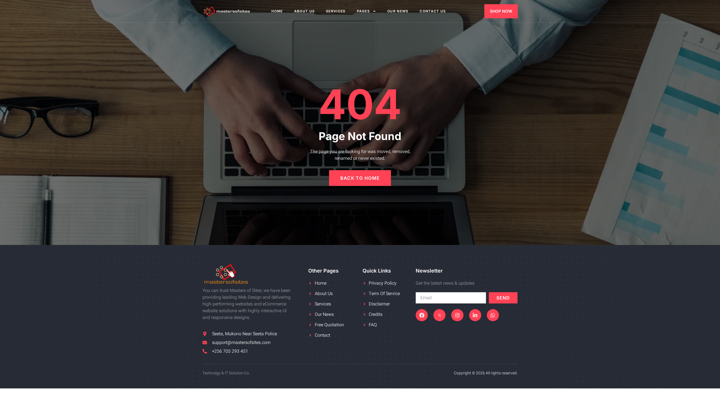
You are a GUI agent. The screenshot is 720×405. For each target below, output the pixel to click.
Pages (363, 11)
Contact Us (433, 11)
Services (335, 11)
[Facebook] (422, 315)
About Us (304, 11)
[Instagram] (457, 315)
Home (277, 11)
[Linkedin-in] (475, 315)
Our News (397, 11)
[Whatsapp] (493, 315)
